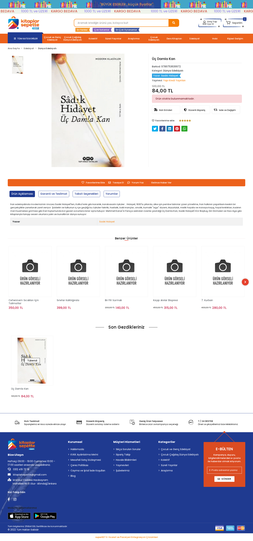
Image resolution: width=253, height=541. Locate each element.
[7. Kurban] (174, 271)
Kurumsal (75, 442)
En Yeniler (82, 29)
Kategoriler (166, 442)
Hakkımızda (77, 449)
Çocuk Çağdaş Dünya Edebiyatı (180, 454)
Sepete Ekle (32, 314)
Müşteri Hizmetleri (126, 442)
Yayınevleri (122, 465)
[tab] (22, 194)
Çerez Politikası (79, 465)
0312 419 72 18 (20, 469)
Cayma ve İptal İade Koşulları (88, 470)
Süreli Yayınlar (169, 465)
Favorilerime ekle (165, 120)
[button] (234, 23)
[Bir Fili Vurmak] (78, 271)
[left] (8, 282)
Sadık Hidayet (107, 221)
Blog (73, 476)
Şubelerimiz (123, 470)
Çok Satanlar (101, 29)
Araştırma (167, 470)
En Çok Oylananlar (126, 29)
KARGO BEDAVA (52, 11)
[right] (245, 282)
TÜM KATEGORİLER (27, 38)
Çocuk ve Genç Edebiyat (176, 449)
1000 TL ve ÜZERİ (22, 11)
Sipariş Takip (123, 454)
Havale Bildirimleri (126, 460)
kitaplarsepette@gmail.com (29, 474)
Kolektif (165, 460)
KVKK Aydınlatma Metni (84, 454)
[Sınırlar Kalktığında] (30, 271)
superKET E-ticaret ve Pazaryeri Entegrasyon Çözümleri (126, 537)
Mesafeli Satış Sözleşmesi (86, 460)
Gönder (226, 479)
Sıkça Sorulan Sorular (128, 449)
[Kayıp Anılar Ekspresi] (126, 271)
